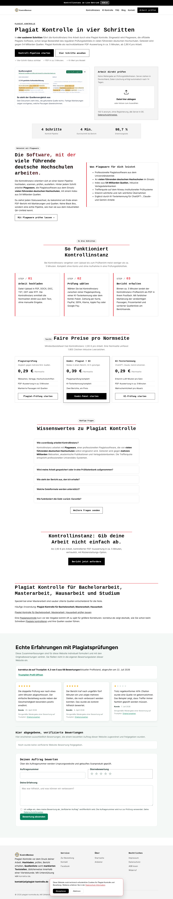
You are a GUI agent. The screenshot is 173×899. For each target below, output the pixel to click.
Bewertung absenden (34, 816)
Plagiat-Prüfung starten (38, 396)
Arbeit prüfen (148, 10)
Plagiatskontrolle (28, 618)
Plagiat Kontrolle (25, 24)
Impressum (134, 858)
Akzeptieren (61, 891)
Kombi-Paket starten (86, 396)
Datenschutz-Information (95, 885)
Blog (123, 10)
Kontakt (131, 10)
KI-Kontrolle (107, 10)
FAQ (117, 10)
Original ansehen (33, 717)
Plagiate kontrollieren (36, 621)
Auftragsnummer (29, 769)
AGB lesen (133, 866)
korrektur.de (24, 876)
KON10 (105, 3)
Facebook (65, 866)
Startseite (99, 858)
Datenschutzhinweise (33, 812)
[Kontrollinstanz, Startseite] (24, 10)
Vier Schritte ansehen (72, 53)
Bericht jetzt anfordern (86, 561)
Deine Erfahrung (28, 782)
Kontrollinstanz (93, 10)
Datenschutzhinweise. (108, 115)
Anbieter (99, 862)
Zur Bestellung (67, 858)
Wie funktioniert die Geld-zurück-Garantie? (59, 499)
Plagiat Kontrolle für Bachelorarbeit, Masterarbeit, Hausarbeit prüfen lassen (53, 612)
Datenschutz (134, 862)
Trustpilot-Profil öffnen (30, 675)
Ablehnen (77, 891)
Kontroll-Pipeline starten (34, 53)
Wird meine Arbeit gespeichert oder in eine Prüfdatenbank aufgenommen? (75, 469)
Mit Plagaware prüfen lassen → (36, 217)
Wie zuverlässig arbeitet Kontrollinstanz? (58, 442)
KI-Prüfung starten (135, 396)
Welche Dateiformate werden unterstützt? (58, 489)
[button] (126, 97)
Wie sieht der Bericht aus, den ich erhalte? (58, 479)
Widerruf (133, 870)
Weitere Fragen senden (86, 510)
